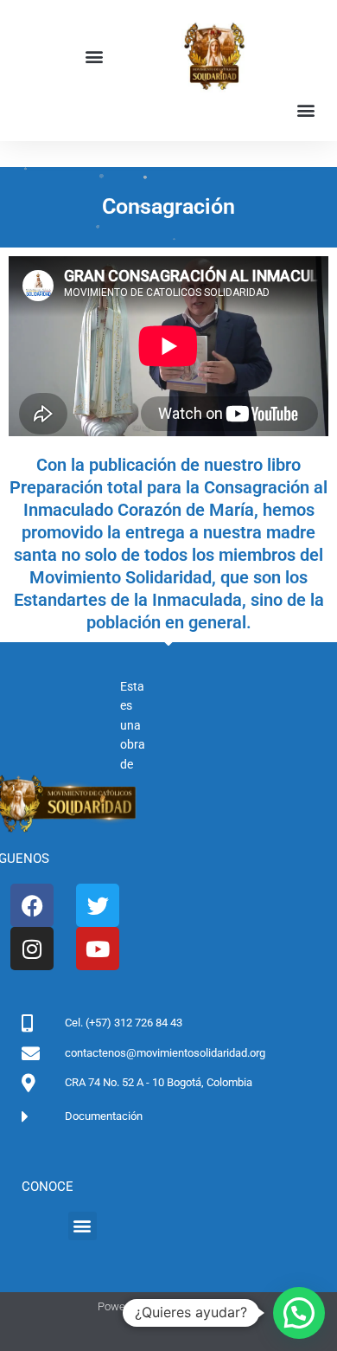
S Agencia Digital (198, 1306)
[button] (93, 56)
